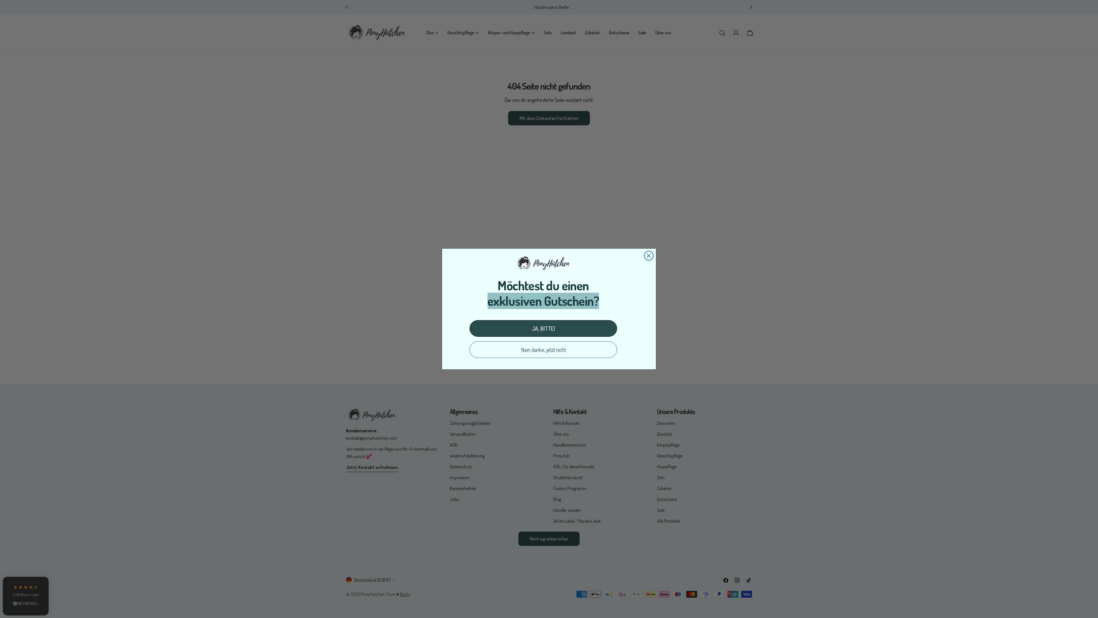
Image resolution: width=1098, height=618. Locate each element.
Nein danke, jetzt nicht (543, 349)
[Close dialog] (648, 255)
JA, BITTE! (543, 328)
